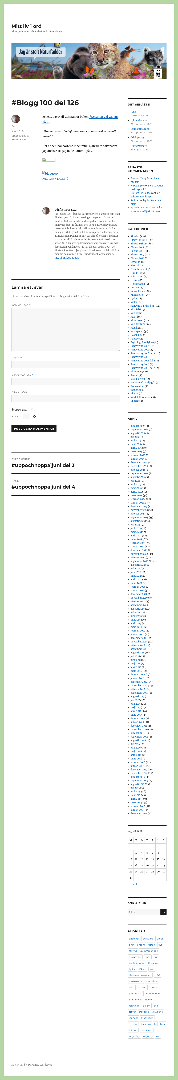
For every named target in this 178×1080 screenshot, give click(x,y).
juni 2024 (136, 484)
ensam (141, 944)
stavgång (157, 1011)
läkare (142, 969)
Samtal (134, 375)
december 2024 (139, 462)
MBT (157, 975)
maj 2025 (136, 444)
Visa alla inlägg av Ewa (67, 257)
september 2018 (139, 649)
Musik (134, 327)
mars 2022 (136, 583)
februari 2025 (138, 455)
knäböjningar (137, 963)
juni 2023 (136, 528)
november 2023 (139, 510)
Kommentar (21, 305)
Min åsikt (136, 309)
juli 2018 (135, 656)
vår (158, 1036)
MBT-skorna (136, 981)
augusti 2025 (138, 433)
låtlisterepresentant (140, 975)
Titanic (134, 393)
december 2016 (139, 725)
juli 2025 (135, 436)
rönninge (134, 1005)
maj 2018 (135, 663)
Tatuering (136, 389)
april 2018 (136, 667)
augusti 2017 (137, 696)
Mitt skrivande (139, 324)
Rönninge (136, 371)
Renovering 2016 (140, 349)
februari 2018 (138, 674)
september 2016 (139, 736)
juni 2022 (136, 572)
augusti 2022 (138, 564)
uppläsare (146, 1030)
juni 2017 (136, 703)
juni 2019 (136, 616)
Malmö (134, 302)
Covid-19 (136, 261)
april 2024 (136, 491)
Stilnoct (133, 1017)
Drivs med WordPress (40, 1064)
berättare (148, 938)
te (155, 1024)
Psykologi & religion (142, 342)
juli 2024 (135, 480)
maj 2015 (135, 795)
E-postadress (22, 374)
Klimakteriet (137, 294)
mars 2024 (136, 495)
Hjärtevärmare (139, 120)
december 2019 (139, 594)
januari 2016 (137, 766)
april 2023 (136, 535)
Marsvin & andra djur (142, 305)
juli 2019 (135, 612)
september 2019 (139, 605)
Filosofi (135, 265)
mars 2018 (136, 670)
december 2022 (139, 550)
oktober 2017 (138, 689)
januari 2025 (137, 458)
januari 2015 (137, 809)
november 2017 (139, 685)
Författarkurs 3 (139, 269)
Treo (162, 1024)
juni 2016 (136, 747)
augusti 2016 (138, 740)
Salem (146, 1005)
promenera (135, 999)
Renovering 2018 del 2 (143, 360)
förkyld (133, 950)
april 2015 (136, 798)
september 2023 (139, 517)
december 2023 (139, 506)
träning (133, 1030)
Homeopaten (138, 283)
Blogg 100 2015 (19, 135)
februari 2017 (138, 718)
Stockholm (147, 1017)
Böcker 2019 (137, 254)
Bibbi (160, 938)
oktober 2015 (138, 776)
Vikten (134, 400)
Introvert (136, 287)
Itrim (147, 957)
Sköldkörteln (138, 378)
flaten (151, 944)
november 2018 (139, 641)
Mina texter (137, 320)
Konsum (153, 963)
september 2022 (139, 561)
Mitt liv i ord (26, 26)
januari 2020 (137, 590)
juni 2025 (136, 440)
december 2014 (139, 813)
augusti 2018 (137, 652)
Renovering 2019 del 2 (143, 368)
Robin (148, 999)
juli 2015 (135, 787)
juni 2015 (136, 791)
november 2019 (139, 597)
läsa (152, 969)
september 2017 (139, 692)
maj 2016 (136, 751)
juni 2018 (136, 659)
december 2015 (139, 769)
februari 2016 (138, 762)
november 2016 (139, 729)
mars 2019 (136, 627)
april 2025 (136, 447)
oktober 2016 (138, 733)
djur (131, 944)
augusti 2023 (138, 521)
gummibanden (149, 950)
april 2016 (136, 755)
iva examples (138, 185)
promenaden (152, 993)
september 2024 (139, 473)
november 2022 (139, 553)
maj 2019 (136, 619)
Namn (16, 357)
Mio (131, 987)
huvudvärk (135, 957)
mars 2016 (136, 758)
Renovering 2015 (140, 346)
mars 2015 (136, 802)
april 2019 (136, 623)
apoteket (134, 938)
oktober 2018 (138, 645)
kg (155, 957)
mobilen (141, 987)
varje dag (134, 1036)
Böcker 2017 (137, 247)
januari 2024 (137, 502)
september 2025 (139, 429)
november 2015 (139, 773)
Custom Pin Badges (141, 193)
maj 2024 (136, 488)
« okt (135, 884)
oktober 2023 (138, 513)
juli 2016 (135, 744)
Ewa (13, 126)
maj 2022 (136, 575)
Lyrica (132, 969)
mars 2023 (136, 539)
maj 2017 (135, 707)
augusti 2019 (138, 608)
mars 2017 (136, 714)
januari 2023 (137, 546)
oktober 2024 (138, 469)
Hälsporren (137, 276)
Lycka (134, 298)
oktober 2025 (138, 425)
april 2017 (136, 711)
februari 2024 (138, 499)
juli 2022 (135, 568)
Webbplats (19, 391)
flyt (160, 944)
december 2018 (139, 638)
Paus (133, 111)
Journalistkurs (139, 291)
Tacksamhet (137, 386)
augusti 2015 (137, 784)
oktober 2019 (138, 601)
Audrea (134, 200)
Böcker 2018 (137, 250)
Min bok (135, 313)
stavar (132, 1011)
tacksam (146, 1024)
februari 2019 (138, 630)
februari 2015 (138, 806)
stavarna (144, 1011)
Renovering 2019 (140, 364)
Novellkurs (137, 335)
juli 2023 (135, 524)
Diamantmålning (140, 128)
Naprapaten (137, 331)
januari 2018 (137, 678)
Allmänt (135, 236)
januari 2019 (137, 634)
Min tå (134, 316)
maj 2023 (136, 532)
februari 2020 (138, 586)
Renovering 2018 (140, 357)
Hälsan (134, 272)
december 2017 (139, 681)
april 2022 (136, 579)
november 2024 (139, 466)
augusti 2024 (138, 477)
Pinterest (136, 338)
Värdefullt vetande (141, 397)
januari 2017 (137, 722)
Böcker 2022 (137, 258)
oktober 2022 (138, 557)
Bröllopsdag (137, 137)
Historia (135, 280)
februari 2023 (138, 542)
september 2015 (139, 780)
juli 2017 (135, 700)
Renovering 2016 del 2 (143, 353)
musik (153, 987)
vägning (148, 1036)
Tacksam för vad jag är (143, 382)
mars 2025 (136, 451)
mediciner (152, 981)
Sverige (133, 1024)
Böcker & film (19, 139)
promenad (135, 993)
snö (156, 1005)
